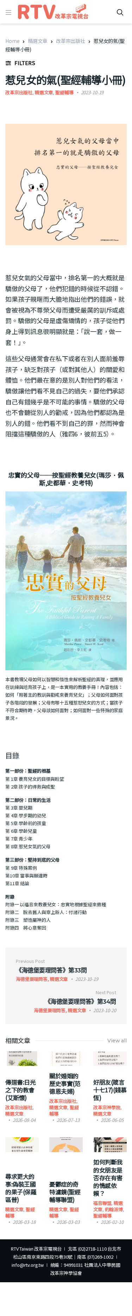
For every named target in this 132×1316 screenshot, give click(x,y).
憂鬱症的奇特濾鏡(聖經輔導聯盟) (64, 1192)
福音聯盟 (102, 1203)
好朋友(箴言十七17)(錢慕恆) (110, 1090)
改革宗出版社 (70, 40)
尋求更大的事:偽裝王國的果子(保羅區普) (20, 1188)
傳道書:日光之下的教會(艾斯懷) (20, 1090)
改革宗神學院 (106, 1107)
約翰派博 (114, 1209)
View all (117, 1040)
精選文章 (37, 40)
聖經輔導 (64, 92)
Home (12, 40)
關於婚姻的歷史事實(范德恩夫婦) (64, 1083)
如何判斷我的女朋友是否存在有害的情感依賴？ (107, 1177)
